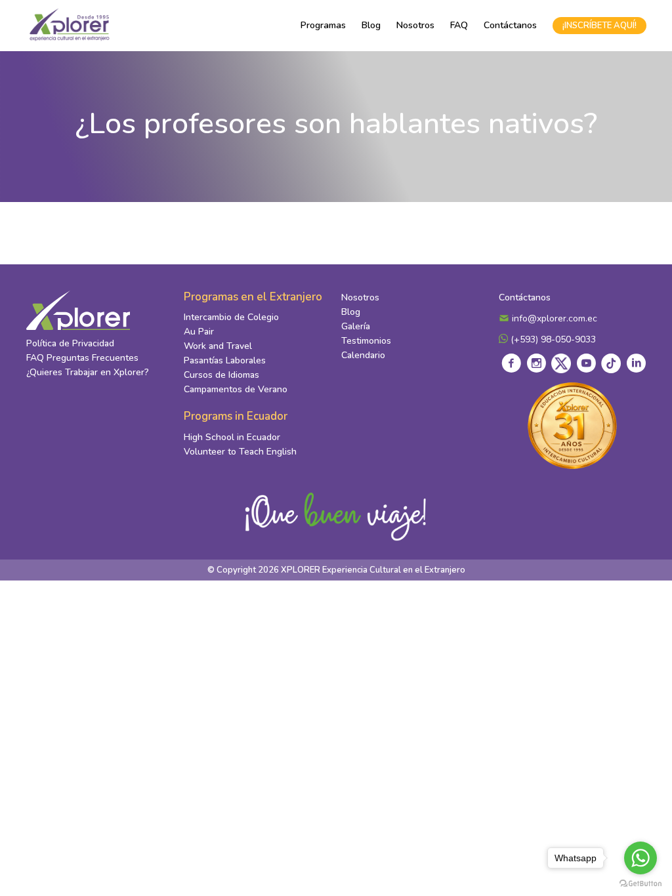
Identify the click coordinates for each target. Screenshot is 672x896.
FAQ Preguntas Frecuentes (82, 358)
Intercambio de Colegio (231, 317)
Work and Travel (218, 346)
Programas (323, 25)
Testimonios (366, 341)
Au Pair (199, 331)
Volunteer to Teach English (240, 451)
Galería (355, 326)
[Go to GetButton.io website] (641, 883)
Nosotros (415, 25)
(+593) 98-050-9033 (552, 339)
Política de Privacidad (70, 343)
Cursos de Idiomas (221, 375)
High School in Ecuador (232, 437)
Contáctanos (510, 25)
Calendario (363, 355)
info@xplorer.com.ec (553, 318)
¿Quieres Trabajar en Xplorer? (87, 372)
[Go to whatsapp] (640, 858)
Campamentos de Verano (235, 389)
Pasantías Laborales (225, 360)
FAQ (459, 25)
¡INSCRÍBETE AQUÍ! (599, 25)
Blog (371, 25)
